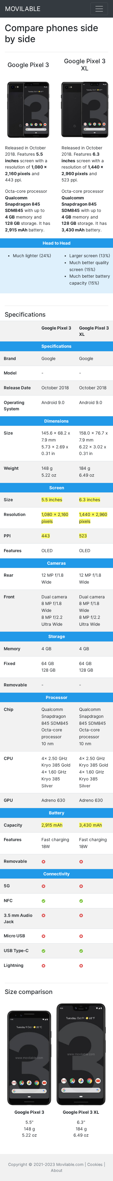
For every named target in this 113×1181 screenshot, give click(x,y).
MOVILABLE (22, 9)
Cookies (95, 1164)
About (56, 1170)
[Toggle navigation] (99, 9)
